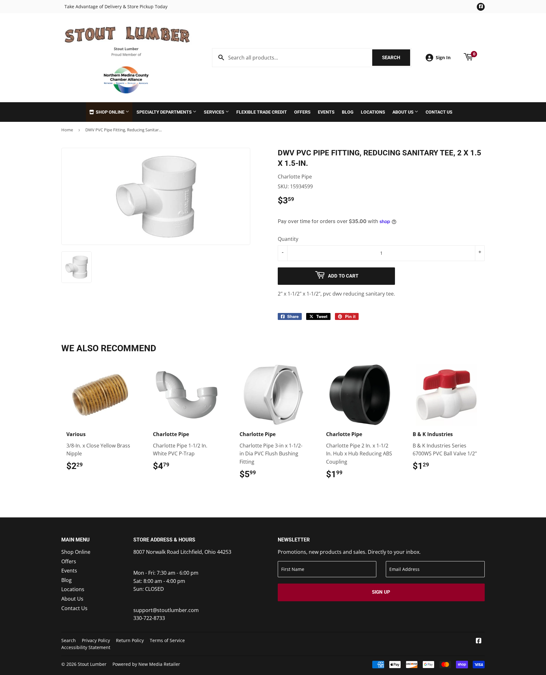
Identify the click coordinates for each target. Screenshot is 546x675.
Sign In (443, 57)
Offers (302, 112)
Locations (373, 112)
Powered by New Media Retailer (146, 664)
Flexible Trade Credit (261, 112)
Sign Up (381, 592)
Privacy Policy (96, 640)
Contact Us (439, 112)
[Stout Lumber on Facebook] (479, 641)
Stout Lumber (92, 664)
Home (67, 130)
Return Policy (130, 640)
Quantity (288, 238)
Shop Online (110, 112)
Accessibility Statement (85, 647)
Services (214, 112)
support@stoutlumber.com (166, 610)
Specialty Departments (164, 112)
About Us (403, 112)
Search (396, 57)
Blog (348, 112)
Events (326, 112)
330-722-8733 (149, 618)
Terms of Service (167, 640)
